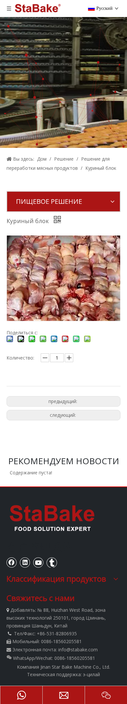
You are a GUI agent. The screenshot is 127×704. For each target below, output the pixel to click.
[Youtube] (38, 562)
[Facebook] (12, 562)
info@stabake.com (78, 649)
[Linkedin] (25, 562)
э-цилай (91, 674)
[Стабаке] (52, 518)
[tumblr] (52, 562)
